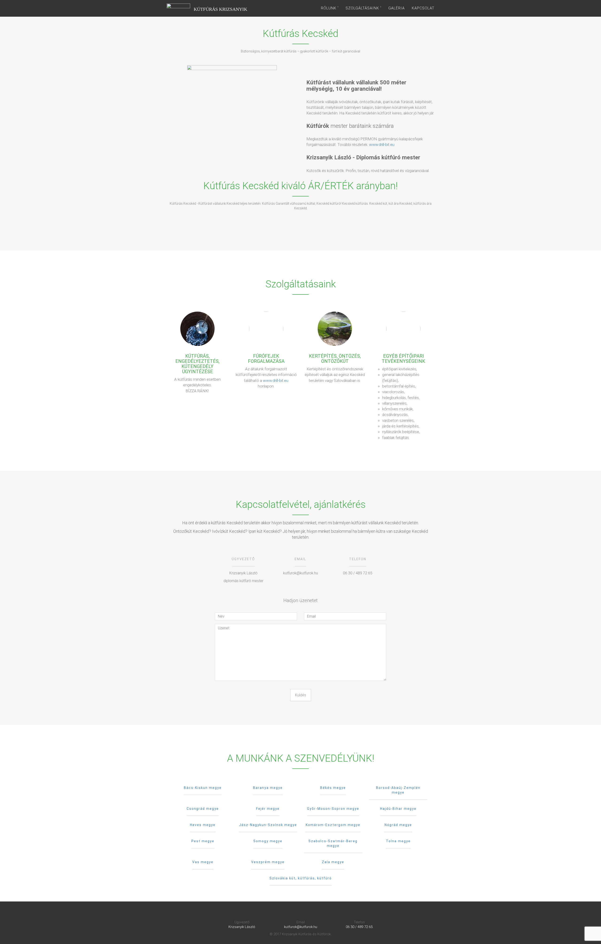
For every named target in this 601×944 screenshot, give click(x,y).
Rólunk (329, 8)
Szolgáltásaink (363, 8)
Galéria (396, 8)
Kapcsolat (423, 8)
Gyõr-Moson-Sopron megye (333, 809)
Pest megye (202, 841)
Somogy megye (267, 841)
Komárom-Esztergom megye (333, 825)
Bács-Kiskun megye (203, 788)
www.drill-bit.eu (381, 144)
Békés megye (333, 788)
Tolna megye (398, 841)
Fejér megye (268, 809)
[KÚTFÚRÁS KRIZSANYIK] (178, 8)
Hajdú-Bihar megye (398, 809)
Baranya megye (268, 788)
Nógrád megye (398, 825)
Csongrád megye (203, 809)
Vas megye (202, 862)
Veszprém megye (268, 862)
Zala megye (333, 862)
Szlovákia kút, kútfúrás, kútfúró (301, 878)
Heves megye (203, 825)
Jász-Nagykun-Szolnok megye (268, 825)
